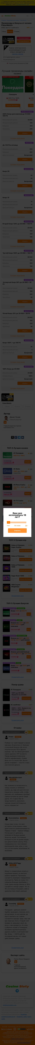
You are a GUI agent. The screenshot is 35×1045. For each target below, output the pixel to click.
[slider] (8, 522)
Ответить (17, 530)
